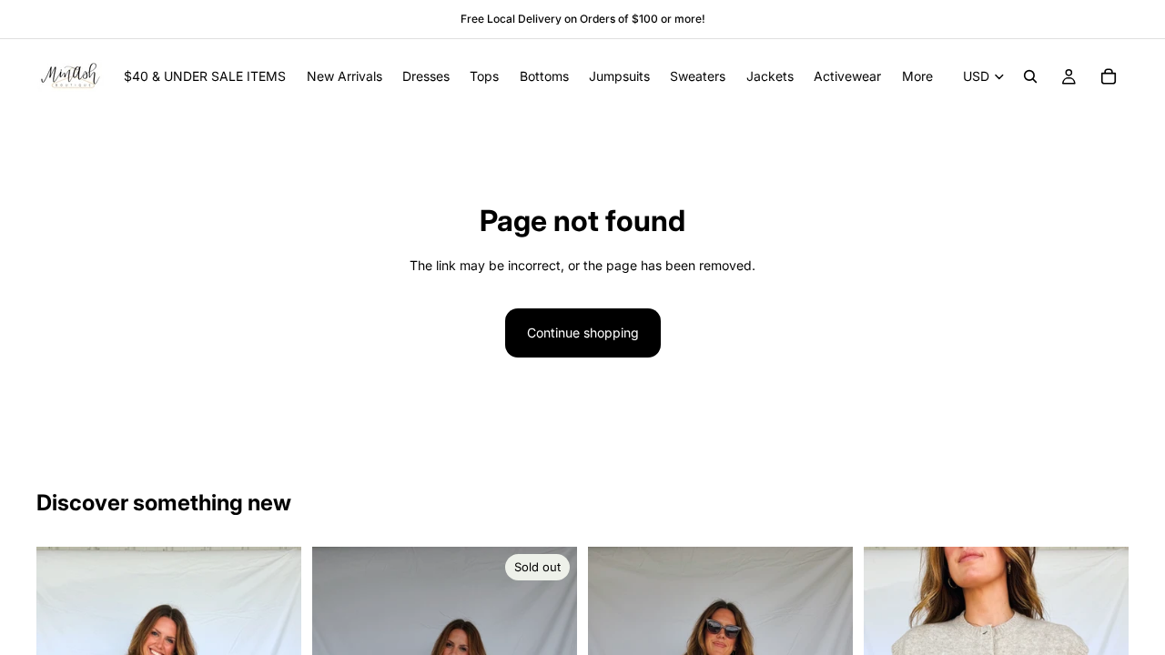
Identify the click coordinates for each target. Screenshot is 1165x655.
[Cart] (1109, 76)
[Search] (1030, 76)
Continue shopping (583, 332)
